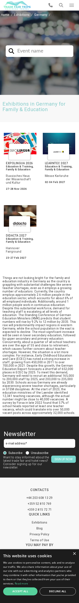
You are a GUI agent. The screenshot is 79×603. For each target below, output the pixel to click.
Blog (39, 528)
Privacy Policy (39, 534)
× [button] (74, 553)
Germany (40, 14)
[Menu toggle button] (71, 5)
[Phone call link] (51, 5)
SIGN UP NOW (63, 459)
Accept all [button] (20, 591)
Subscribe (15, 453)
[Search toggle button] (61, 5)
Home (5, 14)
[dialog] (39, 576)
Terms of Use (39, 540)
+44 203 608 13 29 (39, 497)
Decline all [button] (57, 591)
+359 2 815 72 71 (39, 509)
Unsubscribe (40, 453)
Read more (21, 583)
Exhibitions (22, 14)
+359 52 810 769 (39, 503)
